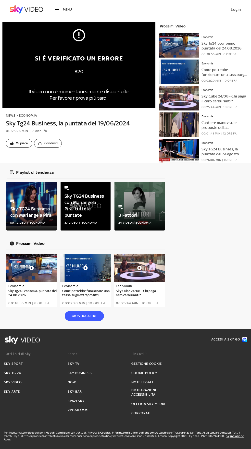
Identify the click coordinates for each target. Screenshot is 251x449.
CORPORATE (141, 413)
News (11, 115)
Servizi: (73, 354)
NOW (72, 382)
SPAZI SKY (76, 401)
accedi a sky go (225, 339)
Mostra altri (84, 316)
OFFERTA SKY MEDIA (148, 404)
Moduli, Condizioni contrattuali (66, 432)
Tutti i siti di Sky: (18, 354)
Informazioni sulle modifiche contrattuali (139, 432)
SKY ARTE (12, 391)
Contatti (225, 432)
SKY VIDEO (13, 382)
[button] (19, 143)
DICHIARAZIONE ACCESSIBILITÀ (144, 392)
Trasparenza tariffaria (187, 432)
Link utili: (139, 354)
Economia (28, 115)
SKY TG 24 (12, 373)
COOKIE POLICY (144, 373)
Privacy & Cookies (99, 432)
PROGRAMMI (78, 410)
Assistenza (209, 432)
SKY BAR (75, 391)
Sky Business (80, 373)
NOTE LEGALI (142, 382)
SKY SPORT (13, 363)
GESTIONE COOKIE (146, 363)
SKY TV (73, 363)
